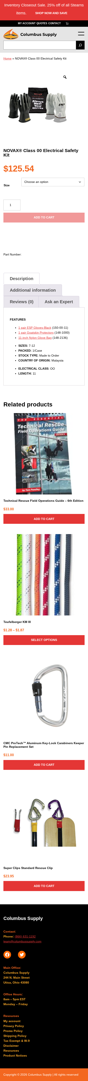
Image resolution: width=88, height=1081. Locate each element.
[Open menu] (81, 33)
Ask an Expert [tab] (59, 301)
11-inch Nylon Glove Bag (35, 337)
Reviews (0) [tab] (22, 301)
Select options (44, 640)
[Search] (80, 45)
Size (7, 185)
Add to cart (44, 217)
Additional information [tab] (33, 290)
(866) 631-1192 (25, 936)
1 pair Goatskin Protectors (36, 332)
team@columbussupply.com (22, 941)
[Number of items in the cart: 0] (67, 23)
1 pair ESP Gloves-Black (34, 327)
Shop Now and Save (51, 13)
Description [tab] (21, 278)
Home (7, 58)
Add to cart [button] (44, 519)
